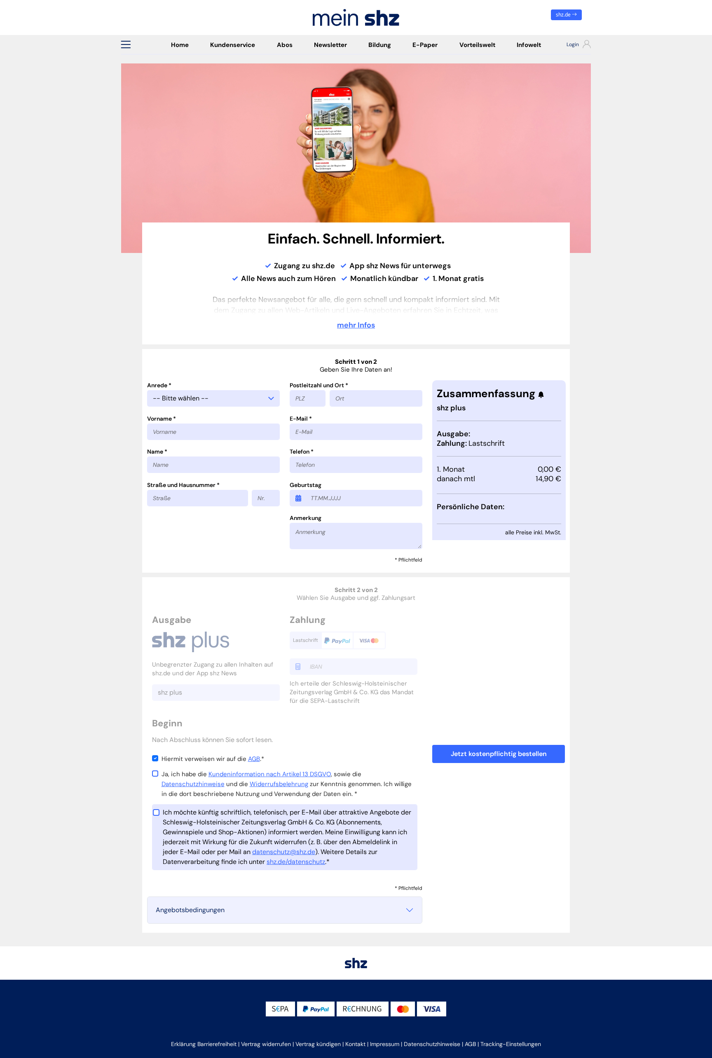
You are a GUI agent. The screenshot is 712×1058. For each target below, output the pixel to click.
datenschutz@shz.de (283, 851)
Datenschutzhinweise (193, 784)
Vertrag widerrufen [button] (266, 1044)
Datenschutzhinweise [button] (432, 1044)
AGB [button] (470, 1044)
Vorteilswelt (477, 45)
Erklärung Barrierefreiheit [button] (204, 1044)
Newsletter (330, 45)
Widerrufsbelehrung (279, 784)
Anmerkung (305, 518)
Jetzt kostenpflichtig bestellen (499, 753)
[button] (125, 44)
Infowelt (529, 45)
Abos (285, 45)
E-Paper (425, 45)
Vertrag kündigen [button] (318, 1044)
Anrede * (159, 385)
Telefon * (302, 451)
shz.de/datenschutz (296, 861)
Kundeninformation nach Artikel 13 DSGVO (269, 774)
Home (180, 45)
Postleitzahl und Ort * (319, 385)
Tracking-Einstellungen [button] (510, 1044)
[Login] (571, 45)
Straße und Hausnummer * (183, 485)
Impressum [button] (384, 1044)
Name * (157, 451)
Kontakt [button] (355, 1044)
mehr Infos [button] (356, 325)
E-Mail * (301, 418)
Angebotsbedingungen (190, 910)
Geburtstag (305, 485)
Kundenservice (232, 45)
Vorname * (161, 418)
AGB (254, 759)
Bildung (379, 45)
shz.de (564, 14)
